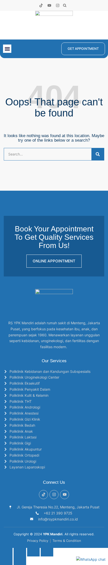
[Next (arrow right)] (20, 560)
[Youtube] (49, 5)
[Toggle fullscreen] (20, 552)
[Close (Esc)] (47, 552)
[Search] (97, 154)
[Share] (33, 552)
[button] (65, 5)
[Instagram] (58, 5)
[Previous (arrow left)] (6, 560)
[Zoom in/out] (6, 552)
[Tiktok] (41, 5)
